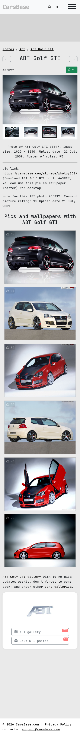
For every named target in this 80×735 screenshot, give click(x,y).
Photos (8, 49)
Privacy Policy (58, 724)
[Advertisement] (40, 27)
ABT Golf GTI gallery (23, 577)
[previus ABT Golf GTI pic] (7, 59)
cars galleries (58, 587)
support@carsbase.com (41, 729)
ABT (22, 49)
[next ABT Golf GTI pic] (73, 59)
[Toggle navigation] (70, 7)
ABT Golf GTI (42, 49)
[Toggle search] (49, 6)
